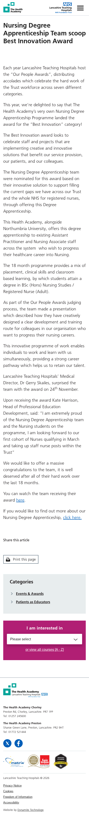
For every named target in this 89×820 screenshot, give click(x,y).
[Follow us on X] (7, 743)
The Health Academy (13, 7)
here (20, 500)
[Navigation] (80, 8)
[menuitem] (44, 786)
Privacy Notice (12, 785)
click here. (72, 517)
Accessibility (11, 802)
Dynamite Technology (30, 810)
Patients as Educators (33, 602)
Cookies (8, 791)
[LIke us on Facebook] (18, 743)
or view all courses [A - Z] (44, 649)
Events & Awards (30, 593)
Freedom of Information (17, 796)
